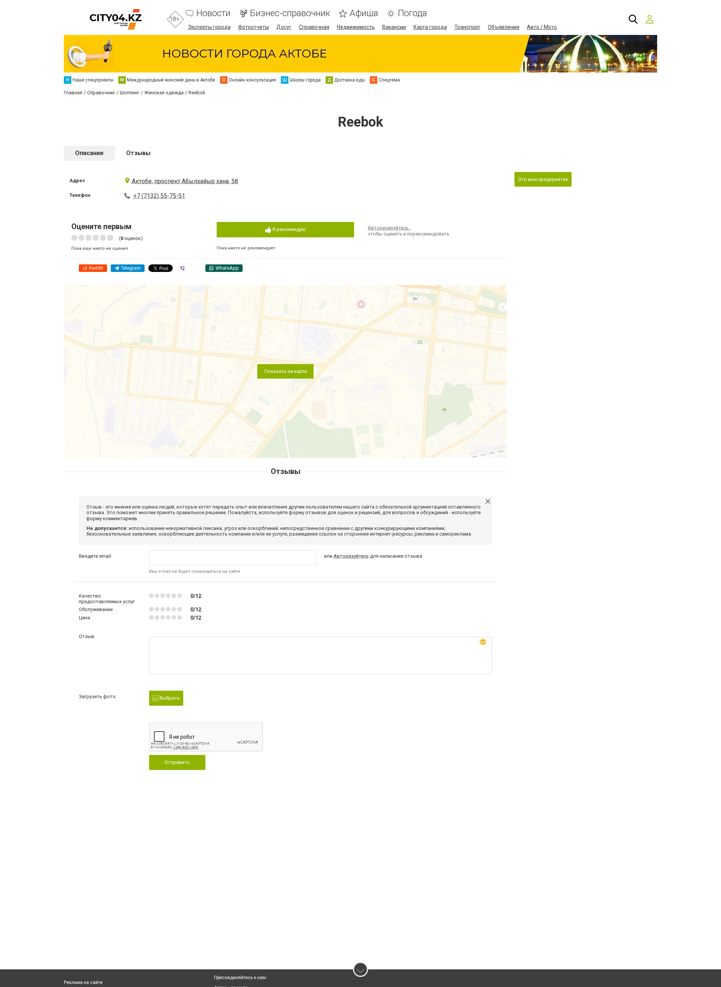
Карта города (430, 27)
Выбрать (169, 698)
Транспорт (467, 27)
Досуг (283, 27)
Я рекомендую (288, 229)
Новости (213, 13)
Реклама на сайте (83, 982)
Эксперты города (209, 27)
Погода (412, 13)
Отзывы (138, 153)
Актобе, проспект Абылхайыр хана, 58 (185, 181)
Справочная (314, 27)
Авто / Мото (542, 27)
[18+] (115, 19)
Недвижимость (356, 27)
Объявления (503, 27)
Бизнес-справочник (290, 13)
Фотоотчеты (253, 27)
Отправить (177, 762)
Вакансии (394, 27)
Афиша (364, 13)
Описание (89, 153)
